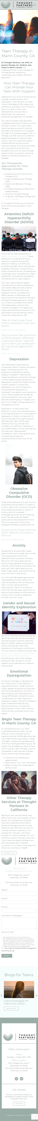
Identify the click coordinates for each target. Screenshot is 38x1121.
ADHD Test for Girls (10, 353)
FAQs (24, 848)
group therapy (12, 199)
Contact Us (9, 853)
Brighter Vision (25, 1115)
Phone (4, 907)
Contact (19, 1104)
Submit (7, 956)
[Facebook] (16, 1078)
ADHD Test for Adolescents (13, 330)
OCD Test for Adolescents (12, 540)
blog (17, 848)
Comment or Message (12, 916)
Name (4, 890)
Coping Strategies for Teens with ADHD (16, 1002)
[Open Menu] (34, 4)
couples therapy (17, 838)
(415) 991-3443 (19, 868)
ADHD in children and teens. (14, 256)
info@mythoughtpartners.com (19, 871)
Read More (11, 1008)
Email (4, 898)
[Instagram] (21, 1078)
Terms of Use (7, 932)
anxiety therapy (8, 830)
